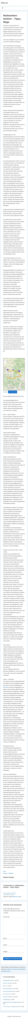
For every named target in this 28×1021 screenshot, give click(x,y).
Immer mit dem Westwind (8, 991)
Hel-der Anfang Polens (7, 988)
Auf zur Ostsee (6, 994)
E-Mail (5, 945)
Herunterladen (12, 392)
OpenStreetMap (13, 389)
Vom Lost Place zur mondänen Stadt (10, 1006)
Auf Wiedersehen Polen (8, 980)
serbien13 (5, 392)
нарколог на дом (16, 896)
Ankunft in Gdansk (7, 983)
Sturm (4, 985)
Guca (4, 871)
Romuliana (6, 687)
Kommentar (6, 916)
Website (5, 951)
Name (4, 938)
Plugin (22, 389)
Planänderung (6, 999)
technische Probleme (7, 996)
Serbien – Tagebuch (8, 873)
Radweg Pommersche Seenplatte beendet (12, 1002)
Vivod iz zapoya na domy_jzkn (9, 893)
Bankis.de (4, 3)
